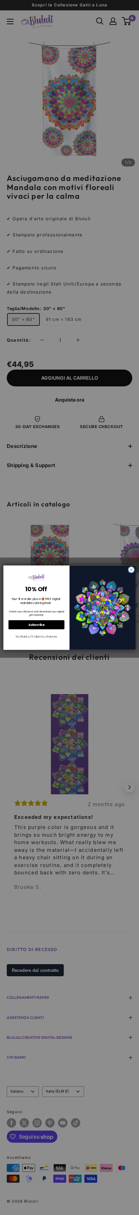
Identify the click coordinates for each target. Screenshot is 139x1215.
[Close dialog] (131, 570)
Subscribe (36, 624)
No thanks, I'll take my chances (36, 637)
